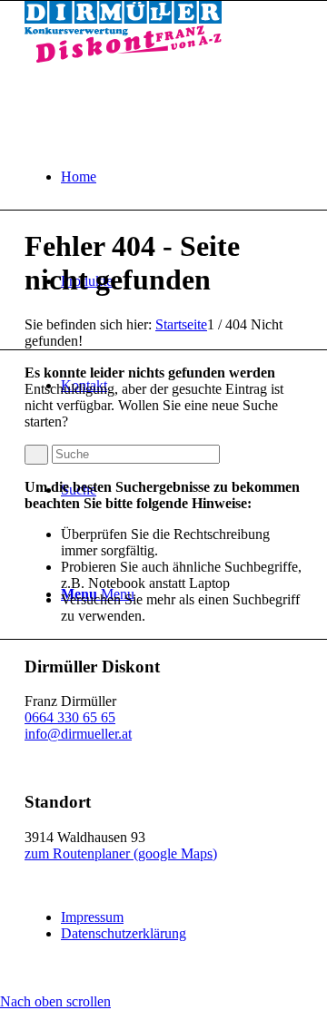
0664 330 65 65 (70, 717)
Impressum (92, 917)
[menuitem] (181, 176)
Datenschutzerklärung (123, 933)
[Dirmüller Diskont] (123, 57)
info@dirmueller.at (78, 733)
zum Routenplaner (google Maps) (121, 853)
